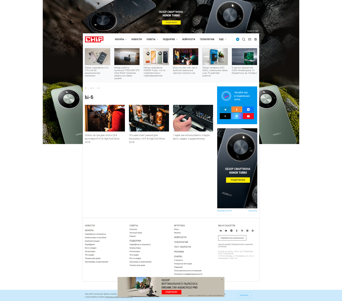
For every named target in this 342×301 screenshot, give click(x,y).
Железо (177, 233)
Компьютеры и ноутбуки (95, 237)
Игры (176, 229)
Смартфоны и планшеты (95, 234)
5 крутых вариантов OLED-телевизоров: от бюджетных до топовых (244, 70)
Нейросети (188, 39)
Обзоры (119, 39)
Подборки (169, 39)
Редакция (178, 267)
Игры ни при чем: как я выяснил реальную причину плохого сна (185, 70)
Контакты (252, 211)
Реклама (179, 251)
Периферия (90, 244)
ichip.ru (178, 256)
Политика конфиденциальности (188, 274)
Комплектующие (92, 241)
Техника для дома (92, 258)
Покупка (133, 229)
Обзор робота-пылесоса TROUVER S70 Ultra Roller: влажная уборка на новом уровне (126, 73)
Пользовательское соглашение (187, 271)
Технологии (207, 39)
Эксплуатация (135, 233)
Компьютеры (135, 248)
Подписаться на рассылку (232, 238)
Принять (244, 295)
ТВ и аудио (89, 255)
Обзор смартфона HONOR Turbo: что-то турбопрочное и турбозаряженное (155, 71)
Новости (136, 39)
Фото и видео (90, 248)
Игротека (179, 225)
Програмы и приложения (140, 262)
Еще (221, 39)
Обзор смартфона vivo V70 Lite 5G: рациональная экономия (96, 71)
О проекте (178, 260)
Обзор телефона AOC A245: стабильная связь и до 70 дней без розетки (215, 71)
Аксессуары (90, 251)
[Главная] (86, 88)
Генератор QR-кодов (183, 264)
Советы (151, 39)
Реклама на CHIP (224, 211)
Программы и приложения (96, 262)
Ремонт (132, 236)
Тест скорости (182, 247)
